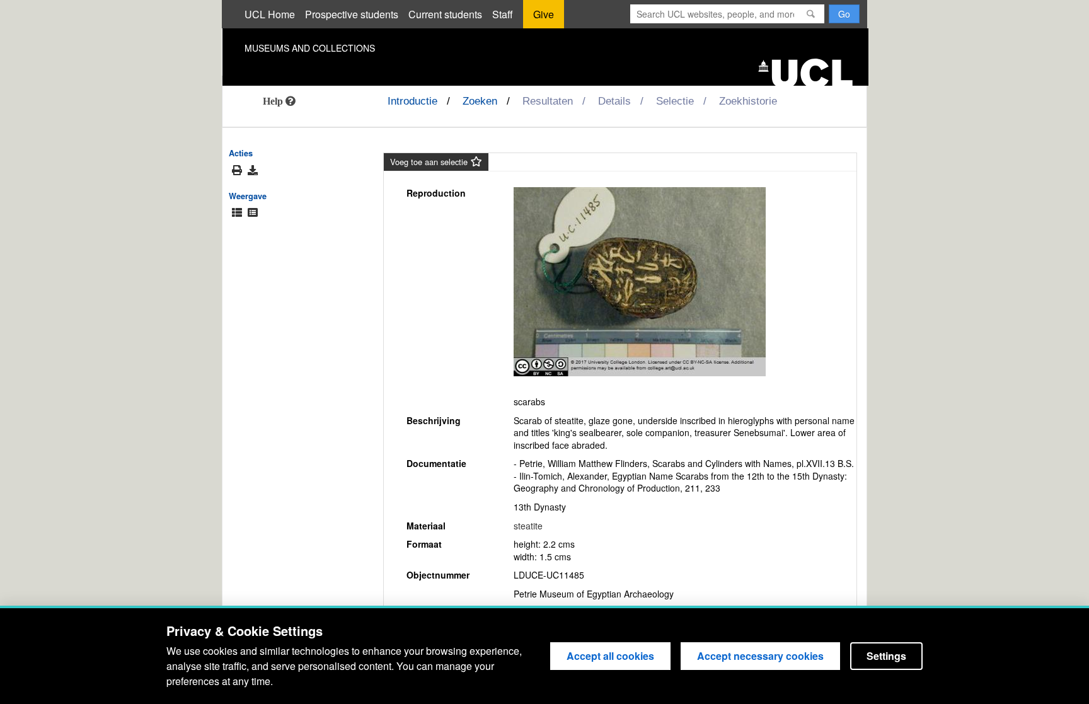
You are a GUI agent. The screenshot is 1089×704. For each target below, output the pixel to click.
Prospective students (351, 14)
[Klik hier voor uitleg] (279, 101)
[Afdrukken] (237, 170)
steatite (528, 525)
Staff (502, 14)
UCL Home (270, 14)
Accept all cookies (610, 656)
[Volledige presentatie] (237, 213)
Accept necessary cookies (760, 656)
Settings (886, 656)
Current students (445, 14)
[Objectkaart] (253, 213)
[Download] (253, 170)
